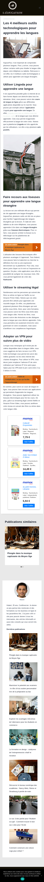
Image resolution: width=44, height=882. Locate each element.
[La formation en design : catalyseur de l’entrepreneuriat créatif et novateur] (23, 737)
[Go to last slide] (8, 545)
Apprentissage (9, 19)
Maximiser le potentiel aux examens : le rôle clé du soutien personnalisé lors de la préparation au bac (23, 688)
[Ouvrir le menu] (40, 7)
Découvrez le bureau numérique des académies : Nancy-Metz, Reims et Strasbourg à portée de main (23, 788)
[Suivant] (35, 545)
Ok (22, 879)
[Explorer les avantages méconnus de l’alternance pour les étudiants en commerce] (23, 705)
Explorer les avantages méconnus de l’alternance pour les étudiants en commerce (23, 722)
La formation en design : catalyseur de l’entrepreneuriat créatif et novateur (22, 752)
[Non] (41, 876)
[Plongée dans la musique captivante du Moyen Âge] (23, 642)
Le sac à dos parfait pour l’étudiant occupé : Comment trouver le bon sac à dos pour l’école (22, 822)
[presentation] (22, 537)
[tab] (21, 566)
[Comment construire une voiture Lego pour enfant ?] (23, 836)
